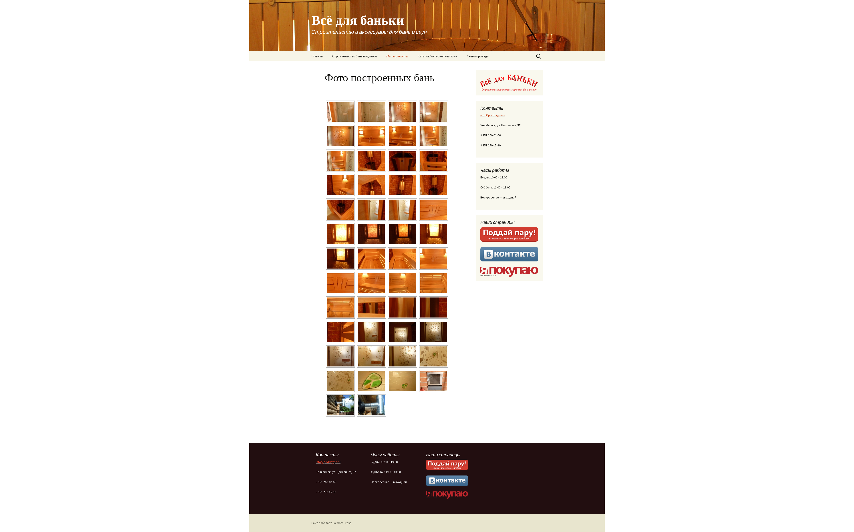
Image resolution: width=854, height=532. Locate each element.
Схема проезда (478, 56)
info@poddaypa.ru (492, 115)
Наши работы (397, 56)
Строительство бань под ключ (354, 56)
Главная (317, 56)
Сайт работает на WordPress (331, 523)
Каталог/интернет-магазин (437, 56)
